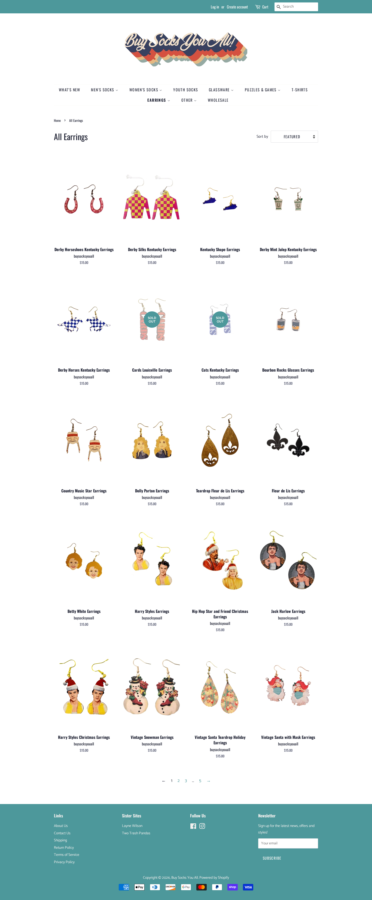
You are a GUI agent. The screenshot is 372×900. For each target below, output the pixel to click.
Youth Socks (185, 89)
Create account (237, 7)
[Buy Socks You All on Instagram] (202, 827)
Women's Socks (144, 89)
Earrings (157, 100)
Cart (265, 7)
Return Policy (64, 848)
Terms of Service (66, 855)
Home (57, 120)
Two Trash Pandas (136, 833)
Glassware (220, 89)
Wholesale (218, 100)
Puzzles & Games (261, 89)
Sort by (262, 136)
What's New (69, 89)
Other (187, 100)
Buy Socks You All (184, 878)
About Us (61, 826)
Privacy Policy (64, 862)
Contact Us (62, 833)
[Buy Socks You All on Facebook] (193, 827)
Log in (215, 7)
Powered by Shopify (214, 878)
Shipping (60, 840)
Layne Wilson (132, 826)
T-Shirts (300, 89)
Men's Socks (103, 89)
